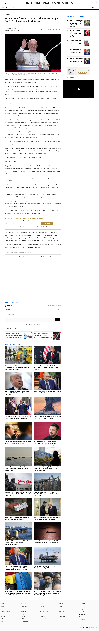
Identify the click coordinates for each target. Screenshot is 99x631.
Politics (13, 7)
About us (42, 606)
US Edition (93, 7)
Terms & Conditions (44, 611)
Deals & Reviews (61, 7)
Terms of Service (41, 226)
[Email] (56, 29)
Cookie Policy (43, 616)
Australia (61, 606)
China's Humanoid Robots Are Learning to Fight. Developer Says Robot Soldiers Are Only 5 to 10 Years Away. (17, 367)
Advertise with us (44, 618)
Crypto (38, 7)
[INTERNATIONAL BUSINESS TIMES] (49, 3)
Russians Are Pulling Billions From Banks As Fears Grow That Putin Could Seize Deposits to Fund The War (18, 493)
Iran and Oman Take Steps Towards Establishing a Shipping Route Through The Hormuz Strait (18, 468)
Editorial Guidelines (47, 257)
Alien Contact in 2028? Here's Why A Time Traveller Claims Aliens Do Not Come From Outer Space (46, 493)
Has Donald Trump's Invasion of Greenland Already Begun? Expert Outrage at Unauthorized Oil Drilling (17, 542)
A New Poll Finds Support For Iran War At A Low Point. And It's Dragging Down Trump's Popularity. (17, 392)
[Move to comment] (59, 29)
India (60, 609)
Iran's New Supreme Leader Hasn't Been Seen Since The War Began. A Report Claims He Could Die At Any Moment (47, 593)
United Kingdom (62, 614)
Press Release (23, 616)
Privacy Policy (50, 226)
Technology (45, 7)
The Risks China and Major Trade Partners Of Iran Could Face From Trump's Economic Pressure (47, 367)
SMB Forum (23, 611)
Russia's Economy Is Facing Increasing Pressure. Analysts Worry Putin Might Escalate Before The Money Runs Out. (16, 568)
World (7, 7)
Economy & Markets (22, 7)
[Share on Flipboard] (50, 29)
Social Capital (23, 609)
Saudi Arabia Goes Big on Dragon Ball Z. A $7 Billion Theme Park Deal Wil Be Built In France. (18, 418)
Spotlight (22, 614)
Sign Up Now (82, 72)
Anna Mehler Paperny (12, 28)
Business (32, 7)
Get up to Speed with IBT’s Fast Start (81, 69)
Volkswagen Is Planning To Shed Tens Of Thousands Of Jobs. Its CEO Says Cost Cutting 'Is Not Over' (46, 468)
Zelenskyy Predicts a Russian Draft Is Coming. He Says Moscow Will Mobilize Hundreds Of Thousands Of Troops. (45, 443)
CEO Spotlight (23, 618)
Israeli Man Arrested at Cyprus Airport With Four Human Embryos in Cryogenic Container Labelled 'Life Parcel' (18, 593)
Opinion (52, 7)
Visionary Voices (24, 606)
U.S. (3, 7)
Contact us (42, 609)
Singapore (61, 611)
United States (62, 616)
